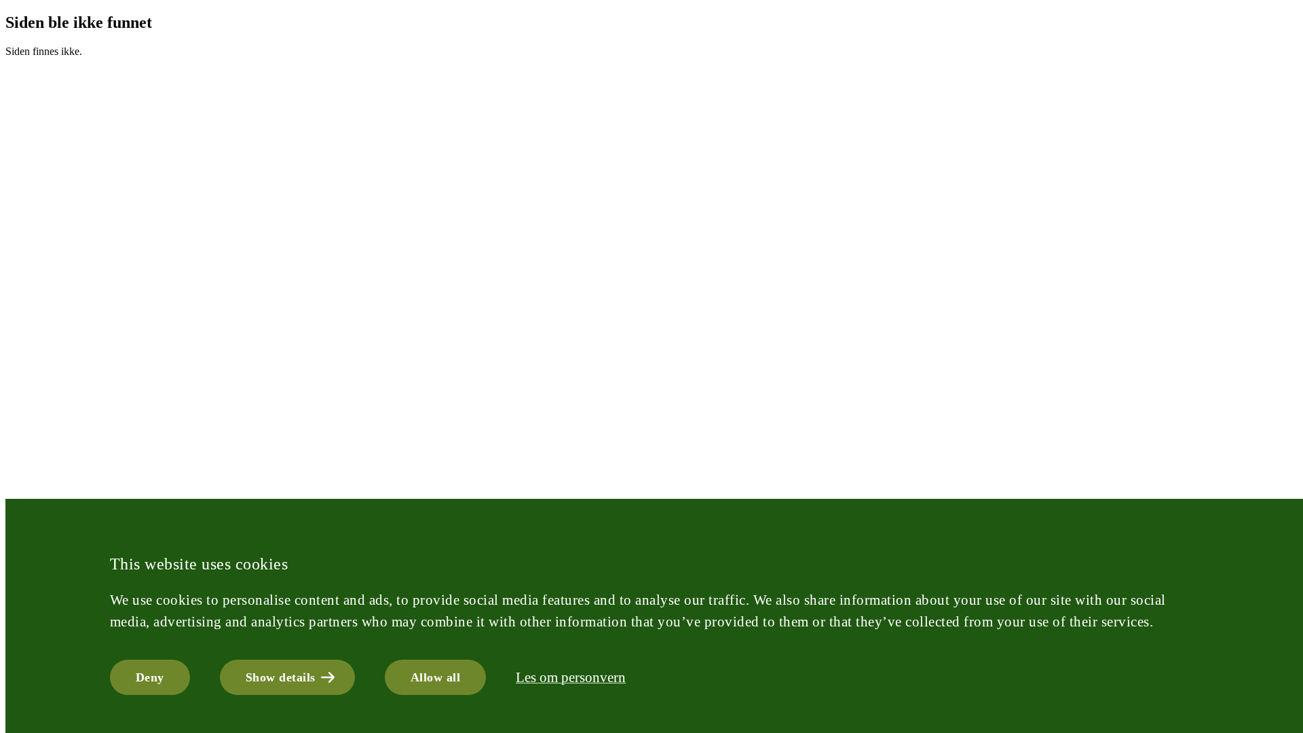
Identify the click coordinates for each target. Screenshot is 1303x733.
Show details (281, 677)
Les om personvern (571, 677)
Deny (150, 677)
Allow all (436, 677)
